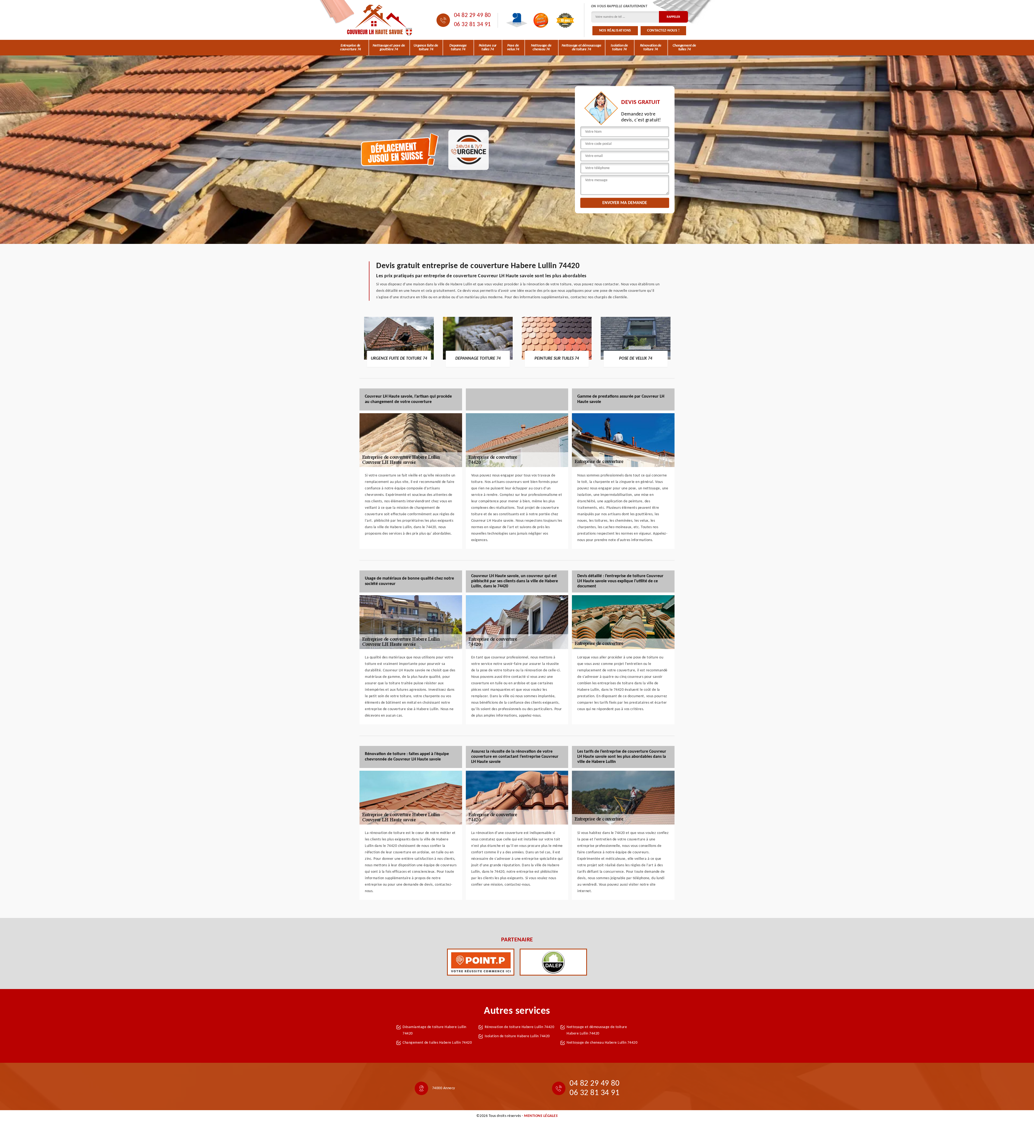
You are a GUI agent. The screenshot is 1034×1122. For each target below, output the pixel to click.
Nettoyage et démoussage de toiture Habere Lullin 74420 (597, 1030)
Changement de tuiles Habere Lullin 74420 (437, 1043)
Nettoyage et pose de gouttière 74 (389, 47)
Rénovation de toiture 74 (650, 47)
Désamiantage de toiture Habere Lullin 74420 (434, 1030)
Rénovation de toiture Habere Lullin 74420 (519, 1027)
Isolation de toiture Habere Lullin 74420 (517, 1036)
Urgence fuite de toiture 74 (426, 47)
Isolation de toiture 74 (619, 47)
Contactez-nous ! (663, 31)
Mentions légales (541, 1116)
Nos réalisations (615, 31)
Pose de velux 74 (513, 47)
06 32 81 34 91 (472, 25)
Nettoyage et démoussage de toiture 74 (581, 47)
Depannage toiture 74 (457, 47)
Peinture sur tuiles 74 (488, 47)
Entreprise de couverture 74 (350, 47)
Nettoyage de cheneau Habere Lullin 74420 (602, 1043)
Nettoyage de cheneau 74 (541, 47)
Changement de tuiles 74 (684, 47)
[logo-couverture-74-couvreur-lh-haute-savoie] (379, 20)
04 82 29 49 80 (472, 15)
